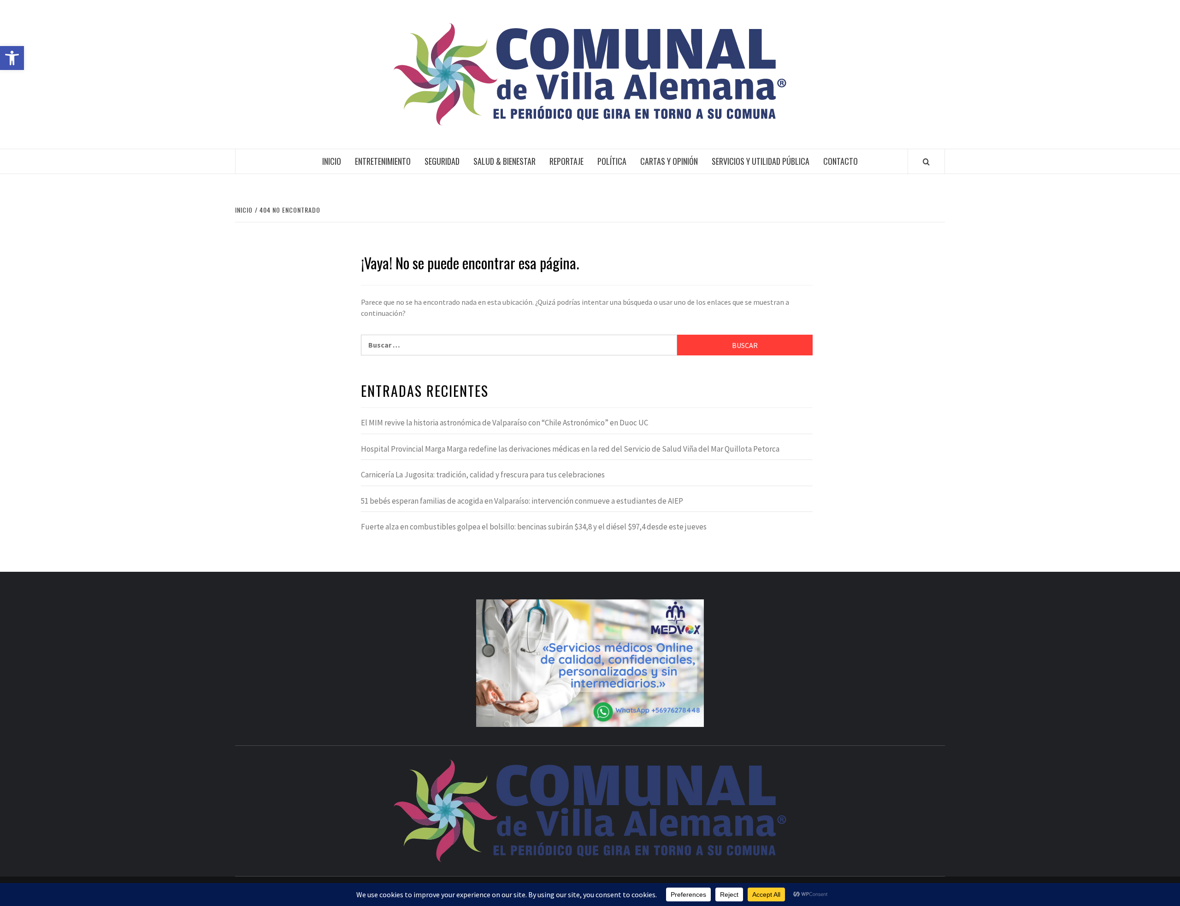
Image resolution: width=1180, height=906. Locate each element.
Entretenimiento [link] (383, 161)
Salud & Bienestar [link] (504, 161)
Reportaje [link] (566, 161)
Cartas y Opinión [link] (669, 161)
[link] (12, 58)
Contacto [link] (840, 161)
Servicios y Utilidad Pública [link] (760, 161)
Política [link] (611, 161)
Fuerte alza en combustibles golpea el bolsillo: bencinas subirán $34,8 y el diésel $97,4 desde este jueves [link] (534, 527)
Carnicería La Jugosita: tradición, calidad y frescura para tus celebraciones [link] (483, 475)
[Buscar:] (519, 345)
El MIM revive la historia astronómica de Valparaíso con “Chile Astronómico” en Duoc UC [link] (504, 423)
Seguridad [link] (442, 161)
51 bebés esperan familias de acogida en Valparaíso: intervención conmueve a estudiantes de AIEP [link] (522, 501)
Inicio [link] (331, 161)
